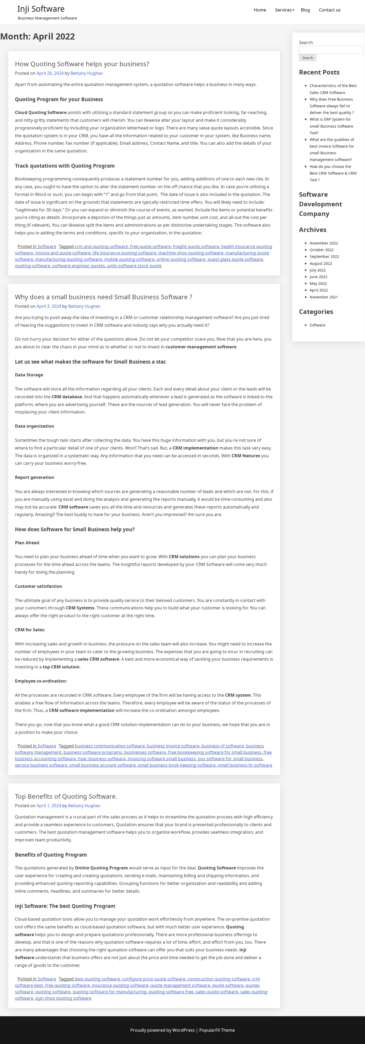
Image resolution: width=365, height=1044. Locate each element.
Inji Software (41, 8)
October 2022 (322, 249)
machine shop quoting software (190, 253)
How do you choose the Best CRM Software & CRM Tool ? (333, 173)
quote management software (180, 985)
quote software (227, 985)
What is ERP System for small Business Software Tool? (331, 126)
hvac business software (102, 759)
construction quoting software (219, 979)
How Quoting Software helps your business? (82, 63)
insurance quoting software (120, 985)
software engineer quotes (78, 266)
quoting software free (171, 992)
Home (260, 10)
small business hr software (245, 765)
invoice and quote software (63, 253)
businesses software (145, 752)
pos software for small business (230, 759)
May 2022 (318, 283)
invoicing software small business (162, 759)
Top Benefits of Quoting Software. (66, 796)
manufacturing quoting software (68, 259)
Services (283, 10)
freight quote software (196, 246)
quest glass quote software (235, 259)
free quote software (150, 246)
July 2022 (318, 270)
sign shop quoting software (63, 998)
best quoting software (97, 979)
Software (47, 246)
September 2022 (324, 256)
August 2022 (321, 263)
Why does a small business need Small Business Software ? (103, 296)
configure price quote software (153, 979)
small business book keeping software (177, 765)
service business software (41, 765)
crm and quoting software (101, 246)
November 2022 (324, 243)
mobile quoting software (129, 259)
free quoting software (67, 985)
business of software (222, 746)
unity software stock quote (134, 266)
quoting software (32, 266)
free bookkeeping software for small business (214, 752)
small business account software (102, 765)
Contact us (330, 10)
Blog (305, 10)
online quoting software (181, 259)
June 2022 (318, 276)
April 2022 (319, 290)
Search (306, 42)
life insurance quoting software (124, 253)
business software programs (93, 752)
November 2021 (324, 297)
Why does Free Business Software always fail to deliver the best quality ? (332, 106)
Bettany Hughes (87, 73)
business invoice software (173, 746)
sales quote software (217, 992)
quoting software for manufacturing (110, 992)
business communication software (110, 746)
